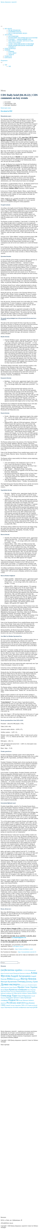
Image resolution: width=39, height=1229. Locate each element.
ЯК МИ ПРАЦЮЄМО (14, 30)
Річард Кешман (29, 1003)
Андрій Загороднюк (21, 976)
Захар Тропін (13, 987)
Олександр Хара (9, 995)
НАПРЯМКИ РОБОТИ (14, 31)
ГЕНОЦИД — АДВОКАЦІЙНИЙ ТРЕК (19, 39)
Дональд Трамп (32, 982)
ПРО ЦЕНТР (8, 28)
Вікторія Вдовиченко (9, 982)
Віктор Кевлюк (28, 978)
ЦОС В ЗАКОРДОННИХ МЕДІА (17, 33)
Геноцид (21, 981)
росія (35, 1007)
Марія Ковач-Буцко (5, 991)
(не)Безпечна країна (11, 970)
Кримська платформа (18, 989)
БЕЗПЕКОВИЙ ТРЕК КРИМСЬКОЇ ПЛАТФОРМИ (22, 38)
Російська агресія (15, 1002)
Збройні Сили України (27, 987)
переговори (29, 1007)
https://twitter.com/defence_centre (24, 949)
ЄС (23, 970)
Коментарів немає (6, 108)
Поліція (20, 1000)
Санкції (8, 1005)
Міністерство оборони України (23, 993)
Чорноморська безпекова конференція (15, 1007)
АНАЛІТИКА (8, 35)
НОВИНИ (7, 50)
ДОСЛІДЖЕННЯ (13, 36)
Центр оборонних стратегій (8, 2)
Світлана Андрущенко (15, 1005)
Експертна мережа (32, 985)
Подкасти (13, 1000)
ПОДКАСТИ (8, 56)
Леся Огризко (31, 989)
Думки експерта (10, 984)
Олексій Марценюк (24, 996)
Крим (7, 990)
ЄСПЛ (25, 970)
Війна (10, 978)
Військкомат (16, 979)
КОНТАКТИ (8, 57)
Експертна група (24, 984)
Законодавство (5, 987)
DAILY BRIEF (12, 53)
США (3, 1005)
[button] (19, 91)
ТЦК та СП (24, 1005)
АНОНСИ (11, 54)
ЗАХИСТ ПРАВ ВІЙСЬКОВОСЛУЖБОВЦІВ (21, 44)
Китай (3, 989)
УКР (6, 65)
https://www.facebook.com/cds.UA (27, 952)
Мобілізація (13, 991)
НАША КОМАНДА (10, 48)
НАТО (34, 993)
